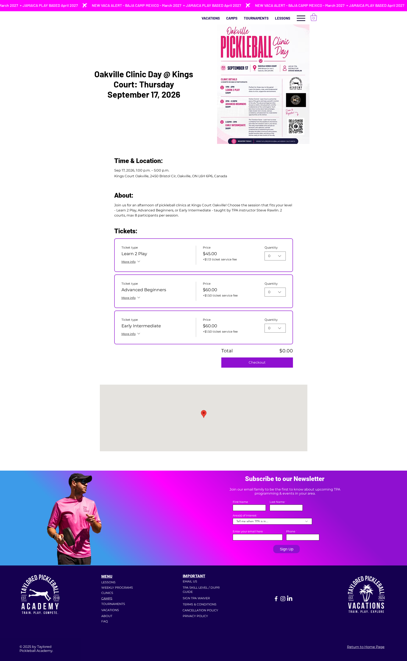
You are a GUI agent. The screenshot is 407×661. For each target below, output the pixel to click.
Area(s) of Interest (244, 515)
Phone (290, 531)
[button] (282, 18)
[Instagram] (283, 598)
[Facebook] (276, 598)
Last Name (277, 502)
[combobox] (275, 256)
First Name (240, 502)
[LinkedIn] (289, 598)
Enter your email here (248, 531)
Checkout (257, 362)
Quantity (271, 247)
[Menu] (300, 18)
